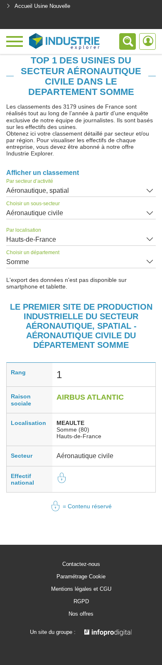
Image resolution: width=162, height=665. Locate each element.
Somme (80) (72, 429)
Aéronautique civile (34, 212)
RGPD (81, 601)
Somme (17, 261)
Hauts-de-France (31, 239)
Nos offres (81, 614)
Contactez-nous (81, 564)
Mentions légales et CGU (81, 589)
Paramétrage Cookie (81, 577)
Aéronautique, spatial (37, 190)
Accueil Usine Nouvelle (42, 6)
